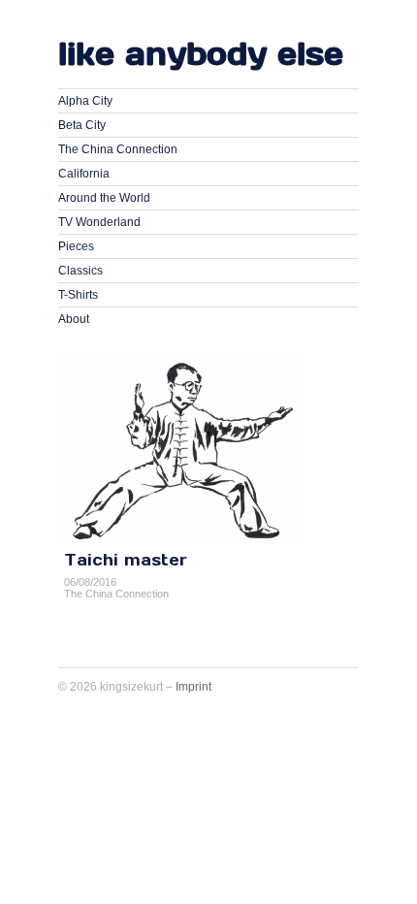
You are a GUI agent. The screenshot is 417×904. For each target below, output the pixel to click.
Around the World (104, 198)
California (84, 173)
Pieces (76, 246)
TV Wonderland (99, 222)
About (73, 319)
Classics (80, 270)
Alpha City (85, 101)
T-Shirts (78, 295)
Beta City (82, 125)
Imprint (193, 687)
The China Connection (117, 149)
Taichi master (125, 559)
